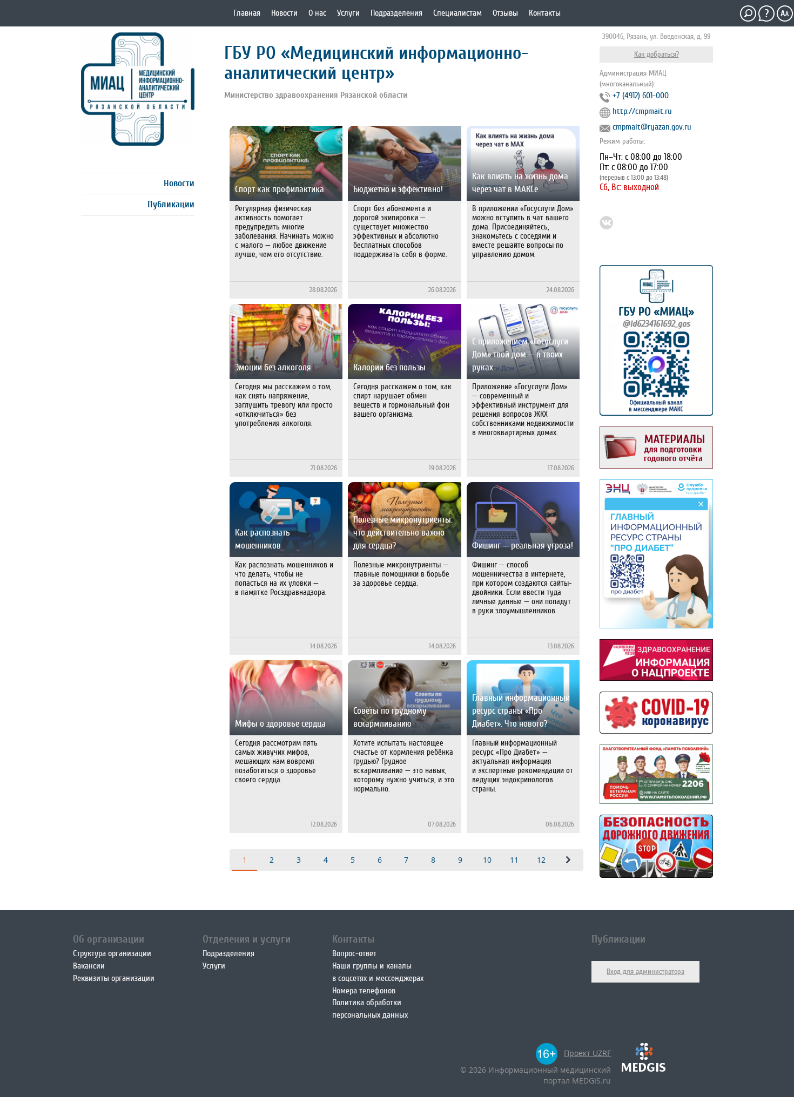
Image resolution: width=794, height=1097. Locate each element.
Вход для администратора (645, 971)
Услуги (348, 13)
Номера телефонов (363, 991)
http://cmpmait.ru (642, 111)
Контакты (545, 13)
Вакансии (89, 966)
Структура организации (112, 953)
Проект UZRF (587, 1053)
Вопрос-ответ (354, 953)
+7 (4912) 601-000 (641, 95)
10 (487, 860)
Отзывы (505, 13)
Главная (246, 13)
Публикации (170, 204)
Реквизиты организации (113, 978)
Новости (284, 13)
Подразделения (396, 13)
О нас (317, 13)
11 (514, 860)
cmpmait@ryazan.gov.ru (652, 127)
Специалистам (457, 13)
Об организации (108, 939)
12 (541, 860)
